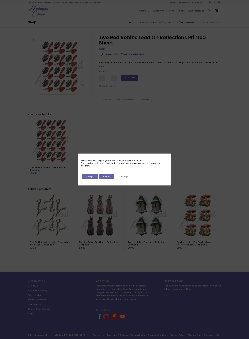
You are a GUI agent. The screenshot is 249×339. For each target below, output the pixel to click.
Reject (106, 176)
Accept (90, 176)
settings (85, 165)
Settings (123, 176)
